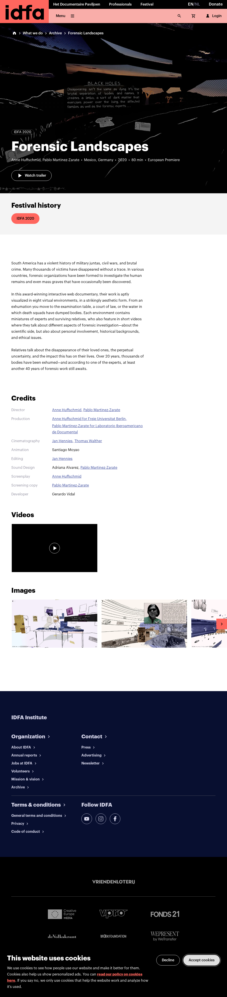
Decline (168, 960)
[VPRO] (113, 914)
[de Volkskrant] (62, 936)
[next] (221, 624)
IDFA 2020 (25, 218)
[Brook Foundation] (113, 936)
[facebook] (115, 818)
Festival (147, 4)
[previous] (5, 624)
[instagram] (101, 818)
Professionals (120, 4)
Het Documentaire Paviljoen (76, 4)
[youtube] (86, 818)
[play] (54, 548)
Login (217, 16)
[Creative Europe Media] (62, 914)
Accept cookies (202, 960)
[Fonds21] (165, 914)
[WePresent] (165, 936)
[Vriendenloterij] (113, 882)
